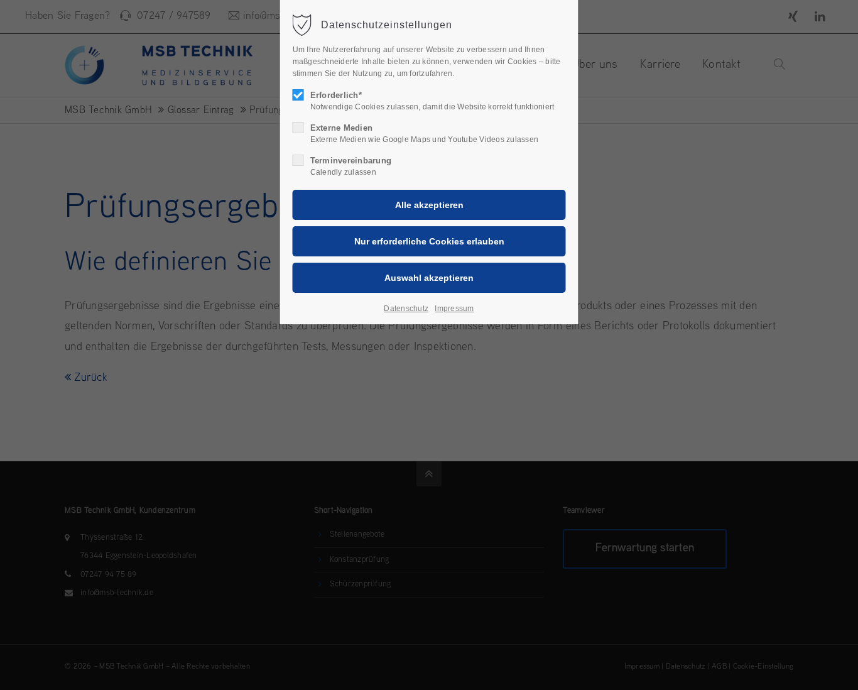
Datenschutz (406, 308)
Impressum (454, 308)
